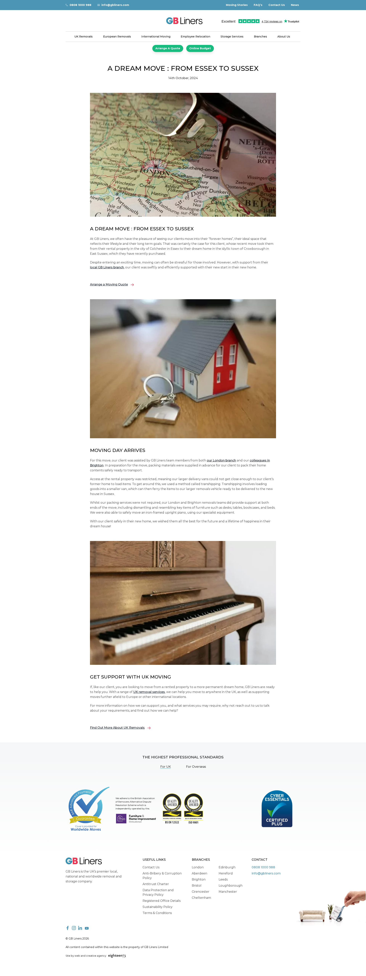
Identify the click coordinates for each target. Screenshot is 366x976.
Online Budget (200, 48)
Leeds (223, 879)
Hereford (226, 873)
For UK (165, 766)
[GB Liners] (183, 20)
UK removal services (149, 692)
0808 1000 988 (80, 5)
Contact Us (276, 5)
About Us (283, 36)
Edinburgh (227, 867)
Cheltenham (201, 898)
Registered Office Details (162, 901)
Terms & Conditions (157, 913)
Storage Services (232, 36)
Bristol (196, 885)
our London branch (221, 460)
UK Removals (83, 36)
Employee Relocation (195, 36)
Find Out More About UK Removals (117, 727)
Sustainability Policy (158, 907)
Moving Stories (237, 5)
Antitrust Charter (156, 884)
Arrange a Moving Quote (109, 284)
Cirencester (200, 891)
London (198, 867)
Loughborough (230, 885)
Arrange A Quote (167, 48)
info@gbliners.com (115, 5)
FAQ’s (258, 5)
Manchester (228, 891)
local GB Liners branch (107, 267)
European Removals (117, 36)
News (295, 5)
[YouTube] (86, 928)
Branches (260, 36)
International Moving (155, 36)
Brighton (198, 879)
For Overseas (196, 766)
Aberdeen (199, 873)
